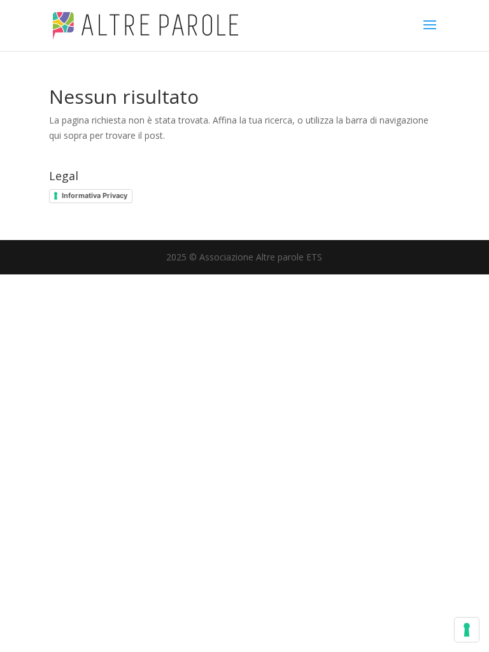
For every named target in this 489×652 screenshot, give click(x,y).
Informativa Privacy (94, 195)
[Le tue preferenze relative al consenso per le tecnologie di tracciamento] (467, 630)
